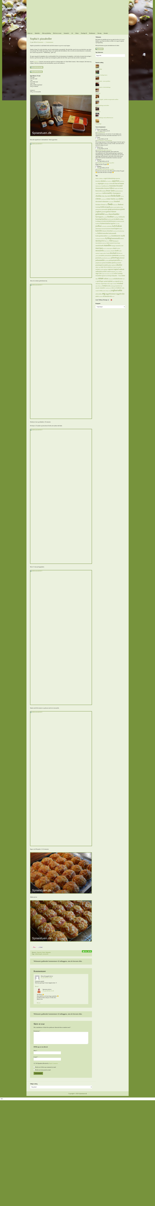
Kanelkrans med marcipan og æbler (105, 162)
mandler (107, 245)
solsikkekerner (117, 279)
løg (114, 241)
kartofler (99, 231)
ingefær (112, 223)
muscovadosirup (107, 250)
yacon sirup (105, 290)
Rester (1, 1158)
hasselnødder (114, 214)
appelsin (115, 181)
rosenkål (119, 267)
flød (106, 204)
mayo (115, 248)
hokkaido (122, 217)
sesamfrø (98, 275)
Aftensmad (2, 1106)
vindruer (118, 288)
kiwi (96, 233)
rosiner (98, 269)
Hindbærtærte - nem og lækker (103, 81)
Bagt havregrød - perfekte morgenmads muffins (107, 99)
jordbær (99, 226)
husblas (104, 219)
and (106, 181)
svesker (114, 283)
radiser (97, 267)
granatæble (105, 209)
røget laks (99, 273)
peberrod (121, 258)
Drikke (1, 1144)
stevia (121, 281)
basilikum (104, 186)
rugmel (116, 269)
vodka (123, 288)
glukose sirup (120, 207)
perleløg (107, 260)
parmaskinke (108, 255)
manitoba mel (119, 245)
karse (120, 228)
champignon (117, 193)
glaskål (115, 207)
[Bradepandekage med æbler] (97, 104)
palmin (97, 255)
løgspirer (117, 241)
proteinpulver (100, 265)
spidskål (106, 281)
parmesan (115, 255)
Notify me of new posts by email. (43, 1070)
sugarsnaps (104, 283)
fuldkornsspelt (38, 954)
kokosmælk (112, 233)
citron (98, 199)
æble (120, 290)
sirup (109, 275)
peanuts (109, 258)
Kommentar (37, 1031)
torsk (108, 286)
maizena (104, 243)
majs (107, 243)
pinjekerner (99, 262)
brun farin (110, 190)
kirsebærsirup (121, 231)
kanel (112, 228)
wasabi (97, 290)
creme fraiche (110, 199)
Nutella (107, 253)
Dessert (1, 1134)
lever (108, 241)
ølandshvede (108, 296)
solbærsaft (111, 278)
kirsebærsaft (115, 231)
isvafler (118, 223)
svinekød (120, 283)
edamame (105, 201)
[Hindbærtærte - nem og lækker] (97, 79)
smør (101, 278)
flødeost (120, 204)
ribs (105, 267)
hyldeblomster (111, 221)
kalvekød (103, 228)
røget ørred (104, 273)
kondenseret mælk (118, 236)
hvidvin (104, 221)
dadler (121, 199)
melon (118, 248)
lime (111, 241)
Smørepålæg (3, 1161)
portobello (118, 262)
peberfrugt (115, 258)
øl (103, 296)
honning (98, 219)
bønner (100, 193)
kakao (119, 226)
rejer (102, 267)
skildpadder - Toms (116, 275)
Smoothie (2, 1159)
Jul (0, 1188)
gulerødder (100, 214)
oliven (119, 253)
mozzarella (45, 954)
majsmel (111, 243)
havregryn (99, 217)
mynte (113, 250)
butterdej (117, 191)
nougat (101, 253)
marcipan (99, 248)
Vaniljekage (98, 123)
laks (106, 241)
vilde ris (113, 288)
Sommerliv (2, 1181)
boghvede (116, 188)
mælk (117, 251)
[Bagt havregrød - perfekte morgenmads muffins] (97, 98)
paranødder (101, 255)
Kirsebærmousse (101, 132)
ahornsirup (111, 178)
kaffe (114, 226)
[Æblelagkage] (97, 67)
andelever (110, 181)
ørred (113, 296)
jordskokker (109, 226)
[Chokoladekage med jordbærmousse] (97, 116)
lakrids (122, 238)
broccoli (98, 191)
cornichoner (103, 199)
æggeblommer (110, 294)
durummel (99, 201)
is (115, 223)
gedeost (112, 207)
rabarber (119, 265)
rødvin (120, 271)
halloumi (107, 214)
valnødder (102, 288)
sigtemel (104, 275)
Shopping (2, 1200)
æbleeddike (99, 294)
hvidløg (121, 219)
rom (109, 267)
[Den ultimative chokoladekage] (97, 85)
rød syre (117, 271)
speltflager (100, 281)
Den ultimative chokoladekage (103, 87)
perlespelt (111, 260)
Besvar (36, 986)
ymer (109, 290)
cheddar (99, 196)
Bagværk (39, 952)
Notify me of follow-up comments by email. (45, 1067)
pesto (121, 260)
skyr (97, 278)
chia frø (104, 196)
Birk (108, 186)
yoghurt (114, 290)
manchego (117, 243)
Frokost (2, 1149)
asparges (101, 183)
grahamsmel (98, 209)
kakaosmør (98, 228)
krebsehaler (102, 238)
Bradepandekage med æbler (102, 105)
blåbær (111, 188)
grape (110, 209)
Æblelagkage (99, 69)
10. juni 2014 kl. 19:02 (46, 977)
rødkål (109, 271)
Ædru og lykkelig (4, 1171)
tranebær (117, 286)
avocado (112, 183)
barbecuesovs (98, 186)
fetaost (103, 204)
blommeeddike (100, 188)
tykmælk (97, 288)
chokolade (115, 195)
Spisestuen (77, 16)
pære (106, 265)
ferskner (98, 204)
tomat (104, 286)
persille (117, 260)
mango (113, 245)
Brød (43, 952)
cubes (117, 199)
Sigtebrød (98, 93)
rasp (99, 267)
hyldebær (98, 223)
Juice (1, 1150)
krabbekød (98, 238)
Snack (1, 1162)
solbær (106, 279)
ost (121, 253)
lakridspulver (100, 241)
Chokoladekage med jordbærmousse (104, 117)
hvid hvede (110, 219)
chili (108, 196)
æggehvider (120, 294)
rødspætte (113, 271)
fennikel (117, 201)
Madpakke (48, 952)
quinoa (114, 265)
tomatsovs (36, 61)
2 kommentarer (49, 42)
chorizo (122, 196)
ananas (103, 181)
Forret (1, 1147)
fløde (110, 204)
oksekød (113, 253)
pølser (109, 265)
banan (122, 183)
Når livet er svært (4, 1179)
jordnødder (104, 226)
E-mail (36, 1057)
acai (103, 178)
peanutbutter (104, 258)
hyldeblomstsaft (120, 221)
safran (108, 273)
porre (114, 263)
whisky (101, 290)
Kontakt (2, 1205)
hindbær (110, 217)
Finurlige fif (3, 1191)
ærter (97, 296)
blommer (106, 188)
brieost (121, 188)
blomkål (120, 186)
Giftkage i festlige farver (101, 75)
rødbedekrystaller (101, 271)
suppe (111, 283)
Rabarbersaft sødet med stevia (104, 150)
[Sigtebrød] (97, 91)
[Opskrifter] (97, 110)
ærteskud (101, 296)
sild (107, 275)
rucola (101, 269)
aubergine (106, 183)
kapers (117, 228)
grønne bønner (111, 211)
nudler (104, 253)
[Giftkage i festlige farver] (97, 73)
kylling (108, 238)
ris (107, 267)
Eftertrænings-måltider (5, 1146)
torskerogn (112, 286)
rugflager (105, 269)
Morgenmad (3, 1153)
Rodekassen (3, 1193)
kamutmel (108, 228)
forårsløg (98, 207)
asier (96, 183)
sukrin (108, 283)
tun (121, 286)
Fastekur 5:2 (3, 1194)
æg (103, 293)
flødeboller (115, 204)
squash (117, 281)
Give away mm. (3, 1199)
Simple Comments (53, 1063)
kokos (100, 233)
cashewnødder (107, 193)
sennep (120, 273)
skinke (123, 275)
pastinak (98, 258)
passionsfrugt (122, 255)
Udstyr (1, 1190)
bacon (117, 183)
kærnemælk (115, 238)
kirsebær (110, 231)
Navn (35, 1050)
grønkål (103, 211)
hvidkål (116, 219)
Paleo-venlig (3, 1155)
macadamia (99, 243)
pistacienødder (107, 263)
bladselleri (112, 186)
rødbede (121, 269)
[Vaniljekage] (97, 122)
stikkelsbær (98, 283)
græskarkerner (116, 209)
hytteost (103, 223)
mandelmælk (100, 245)
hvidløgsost (99, 221)
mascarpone (110, 248)
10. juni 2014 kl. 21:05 (48, 991)
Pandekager (3, 1156)
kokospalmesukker (102, 236)
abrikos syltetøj (99, 178)
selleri (116, 273)
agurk (106, 178)
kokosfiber (106, 233)
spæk (114, 281)
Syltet (1, 1164)
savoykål (111, 273)
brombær (103, 191)
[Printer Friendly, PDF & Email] (87, 951)
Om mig (2, 1203)
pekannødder (100, 260)
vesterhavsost (108, 288)
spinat (110, 281)
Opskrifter (98, 111)
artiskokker (122, 181)
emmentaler (111, 201)
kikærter (104, 231)
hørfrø (108, 223)
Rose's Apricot (113, 267)
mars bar (105, 248)
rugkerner (110, 269)
